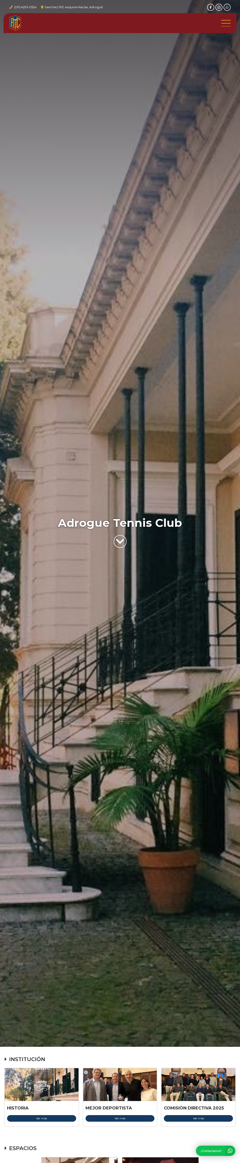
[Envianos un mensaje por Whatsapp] (227, 7)
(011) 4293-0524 (25, 7)
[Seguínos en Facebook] (210, 7)
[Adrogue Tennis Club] (15, 23)
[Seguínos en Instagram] (218, 7)
